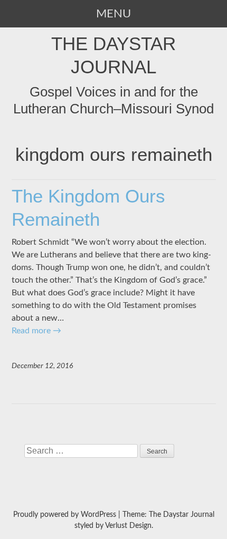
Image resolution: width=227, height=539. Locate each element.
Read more (36, 330)
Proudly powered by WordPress (64, 514)
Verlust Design (128, 526)
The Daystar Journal (113, 55)
